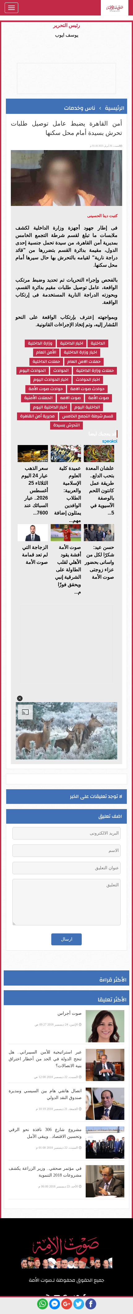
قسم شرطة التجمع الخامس (87, 416)
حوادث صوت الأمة (45, 389)
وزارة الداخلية (40, 343)
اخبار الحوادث (88, 380)
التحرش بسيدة (66, 425)
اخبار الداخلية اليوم (50, 407)
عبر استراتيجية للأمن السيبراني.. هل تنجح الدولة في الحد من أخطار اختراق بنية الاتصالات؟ (45, 1059)
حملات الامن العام (84, 362)
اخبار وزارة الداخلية (80, 352)
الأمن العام (46, 352)
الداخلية (98, 343)
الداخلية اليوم (87, 407)
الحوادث (61, 371)
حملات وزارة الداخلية (95, 371)
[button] (20, 698)
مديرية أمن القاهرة (37, 416)
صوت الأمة (98, 398)
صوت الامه (70, 398)
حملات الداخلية (46, 362)
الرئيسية (114, 108)
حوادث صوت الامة (87, 389)
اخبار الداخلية (71, 343)
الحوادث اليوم (32, 371)
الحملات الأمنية (38, 398)
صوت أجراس (70, 1013)
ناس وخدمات (79, 108)
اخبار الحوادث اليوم (50, 380)
